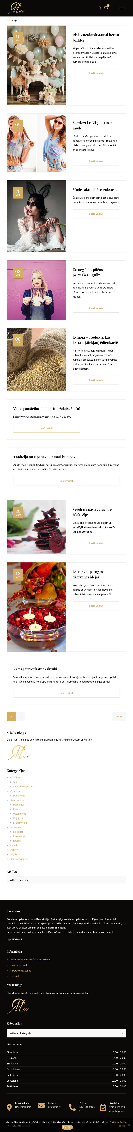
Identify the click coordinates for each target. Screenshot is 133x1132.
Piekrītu (67, 1127)
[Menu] (122, 8)
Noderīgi (18, 832)
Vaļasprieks (19, 814)
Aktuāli (14, 845)
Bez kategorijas (19, 859)
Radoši (17, 841)
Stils (15, 782)
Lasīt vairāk (96, 73)
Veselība (15, 791)
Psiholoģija (19, 795)
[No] (129, 1125)
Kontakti (14, 976)
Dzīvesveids (17, 800)
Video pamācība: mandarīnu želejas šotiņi (46, 408)
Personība (18, 804)
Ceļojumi (18, 818)
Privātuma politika (20, 965)
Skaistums (16, 777)
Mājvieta (15, 854)
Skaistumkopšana (23, 786)
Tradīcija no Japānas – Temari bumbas (44, 456)
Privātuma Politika (118, 1122)
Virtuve (14, 850)
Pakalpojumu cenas (20, 970)
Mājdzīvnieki (20, 823)
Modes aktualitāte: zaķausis (95, 189)
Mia (8, 20)
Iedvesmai (15, 827)
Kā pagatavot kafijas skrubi (35, 669)
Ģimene (17, 809)
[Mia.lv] (15, 8)
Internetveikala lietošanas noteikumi (30, 959)
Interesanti (19, 836)
